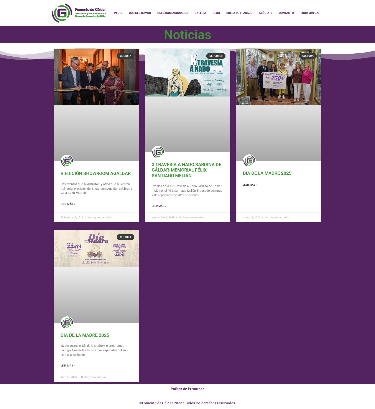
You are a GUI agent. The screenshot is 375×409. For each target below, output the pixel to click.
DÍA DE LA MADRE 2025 (267, 173)
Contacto (286, 13)
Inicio (118, 13)
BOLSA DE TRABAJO (239, 13)
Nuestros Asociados (172, 13)
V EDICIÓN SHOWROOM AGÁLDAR (96, 173)
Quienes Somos (140, 13)
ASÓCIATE (265, 13)
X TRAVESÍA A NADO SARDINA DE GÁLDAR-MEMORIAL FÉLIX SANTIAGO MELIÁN (186, 170)
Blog (216, 13)
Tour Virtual (310, 13)
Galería (200, 13)
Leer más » (68, 204)
